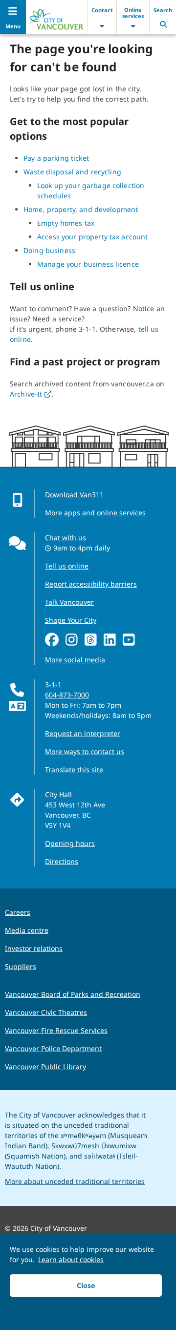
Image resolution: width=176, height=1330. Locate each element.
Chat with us (65, 537)
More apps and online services (95, 512)
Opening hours (70, 843)
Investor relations (34, 948)
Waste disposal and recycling (72, 171)
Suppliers (20, 966)
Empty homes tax (65, 223)
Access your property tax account (92, 236)
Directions (61, 861)
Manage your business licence (88, 264)
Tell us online (66, 565)
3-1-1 (53, 684)
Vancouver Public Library (45, 1066)
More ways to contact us (84, 751)
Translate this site (74, 769)
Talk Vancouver (69, 602)
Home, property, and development (80, 209)
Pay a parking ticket (56, 158)
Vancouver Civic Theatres (46, 1012)
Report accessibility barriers (91, 584)
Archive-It (30, 394)
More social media (75, 659)
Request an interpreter (82, 733)
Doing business (49, 250)
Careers (17, 912)
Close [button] (86, 1285)
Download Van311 (74, 494)
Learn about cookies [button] (71, 1259)
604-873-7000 (67, 694)
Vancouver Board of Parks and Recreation (72, 994)
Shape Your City (70, 620)
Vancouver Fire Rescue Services (56, 1030)
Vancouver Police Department (53, 1048)
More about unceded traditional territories (75, 1181)
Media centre (26, 930)
